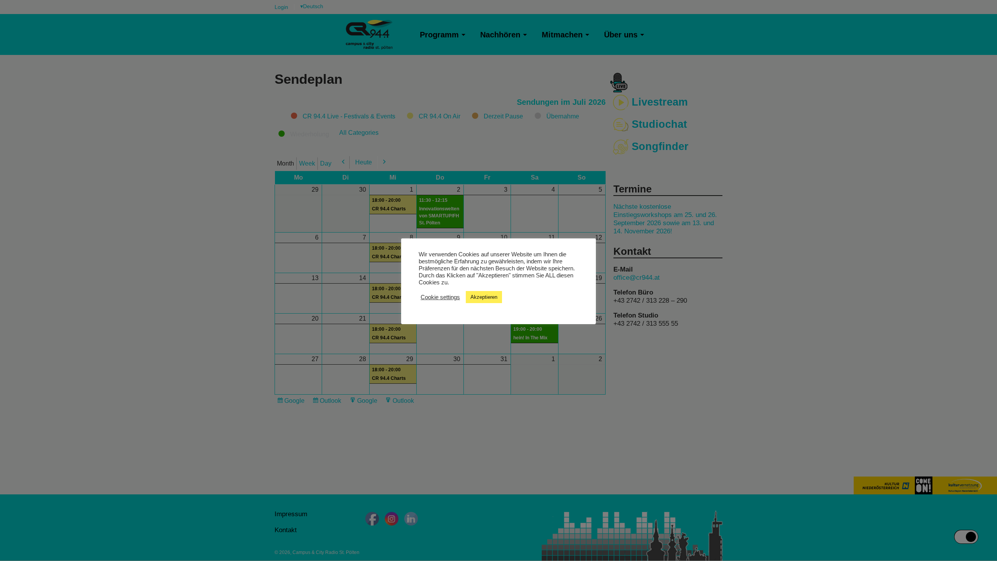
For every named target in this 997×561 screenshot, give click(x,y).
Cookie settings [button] (440, 297)
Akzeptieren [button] (483, 297)
